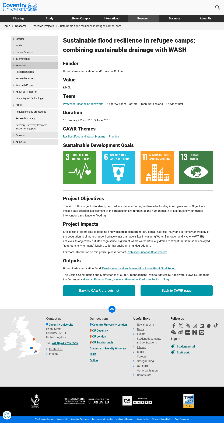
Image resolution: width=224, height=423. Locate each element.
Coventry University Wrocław (108, 348)
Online (94, 360)
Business (174, 18)
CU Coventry (100, 330)
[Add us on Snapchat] (209, 326)
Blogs (140, 351)
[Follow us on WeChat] (174, 332)
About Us (206, 18)
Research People (25, 85)
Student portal (186, 346)
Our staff (142, 365)
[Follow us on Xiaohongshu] (188, 332)
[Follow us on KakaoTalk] (202, 332)
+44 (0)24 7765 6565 (65, 343)
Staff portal (184, 352)
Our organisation (147, 370)
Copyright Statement (80, 419)
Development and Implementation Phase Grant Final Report (139, 268)
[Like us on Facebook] (174, 326)
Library (141, 347)
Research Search (25, 71)
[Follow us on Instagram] (195, 326)
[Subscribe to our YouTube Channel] (188, 326)
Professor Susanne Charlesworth (83, 104)
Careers (141, 356)
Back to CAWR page (176, 290)
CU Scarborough (102, 342)
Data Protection (182, 419)
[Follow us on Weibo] (181, 332)
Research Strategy (26, 118)
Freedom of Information (102, 419)
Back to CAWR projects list (99, 290)
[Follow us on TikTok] (216, 325)
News (140, 329)
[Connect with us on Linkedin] (202, 326)
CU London (99, 336)
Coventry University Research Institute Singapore (31, 127)
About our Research (26, 91)
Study (49, 18)
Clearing (18, 18)
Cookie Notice (142, 419)
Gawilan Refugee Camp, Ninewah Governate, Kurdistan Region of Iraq (126, 279)
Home (6, 26)
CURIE (19, 105)
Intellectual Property (125, 419)
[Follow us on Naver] (195, 332)
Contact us (55, 349)
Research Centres (25, 78)
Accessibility (62, 419)
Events (141, 334)
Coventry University (61, 324)
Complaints (144, 375)
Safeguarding (145, 361)
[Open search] (217, 7)
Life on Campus (81, 18)
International (112, 18)
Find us (53, 353)
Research (143, 18)
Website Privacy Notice (162, 419)
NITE (93, 354)
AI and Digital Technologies (30, 98)
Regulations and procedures (31, 111)
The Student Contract (44, 419)
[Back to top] (111, 309)
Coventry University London (109, 324)
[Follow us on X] (181, 325)
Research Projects (43, 26)
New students (145, 324)
